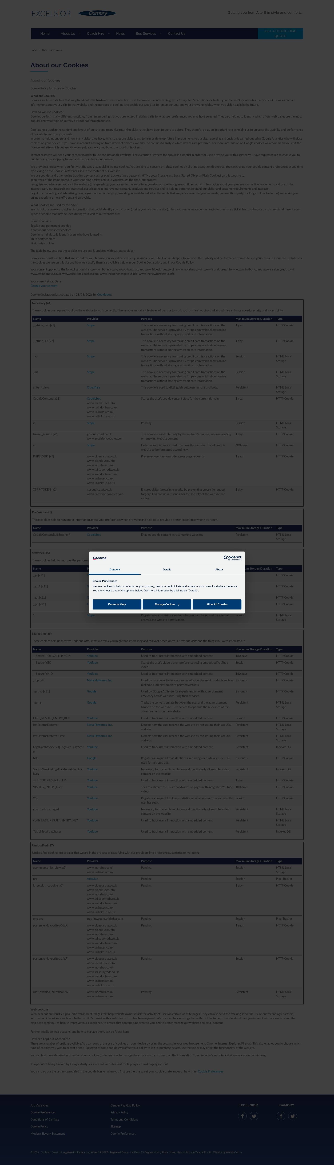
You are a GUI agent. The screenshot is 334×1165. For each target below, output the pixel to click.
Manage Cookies (165, 604)
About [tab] (219, 569)
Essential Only (117, 604)
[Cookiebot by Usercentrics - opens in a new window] (226, 558)
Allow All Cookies (217, 604)
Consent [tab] (115, 569)
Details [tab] (167, 569)
